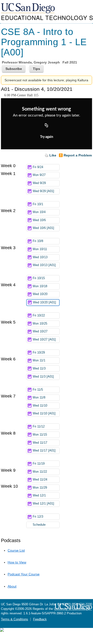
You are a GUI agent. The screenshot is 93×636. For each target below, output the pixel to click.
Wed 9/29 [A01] (43, 191)
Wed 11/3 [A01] (43, 376)
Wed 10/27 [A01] (44, 339)
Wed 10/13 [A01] (44, 265)
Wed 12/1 (39, 495)
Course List (16, 550)
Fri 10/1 (38, 204)
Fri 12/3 (38, 516)
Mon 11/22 (40, 471)
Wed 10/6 (39, 220)
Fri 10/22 (39, 315)
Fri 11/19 (39, 463)
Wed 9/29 (39, 183)
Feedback (40, 619)
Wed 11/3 (39, 368)
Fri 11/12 (39, 426)
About (12, 586)
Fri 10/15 (39, 278)
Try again (46, 137)
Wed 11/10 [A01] (44, 413)
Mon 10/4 (39, 212)
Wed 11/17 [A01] (44, 450)
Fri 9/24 (38, 167)
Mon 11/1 (39, 360)
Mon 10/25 (40, 323)
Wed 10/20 (40, 294)
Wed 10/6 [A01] (43, 228)
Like (52, 155)
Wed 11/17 (40, 442)
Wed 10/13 (40, 257)
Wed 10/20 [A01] (44, 302)
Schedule (39, 524)
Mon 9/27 (39, 175)
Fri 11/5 (38, 389)
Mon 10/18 (40, 286)
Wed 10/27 (40, 331)
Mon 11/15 (40, 434)
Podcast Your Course (24, 574)
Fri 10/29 (39, 352)
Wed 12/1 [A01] (43, 503)
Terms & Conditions (14, 619)
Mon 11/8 (39, 397)
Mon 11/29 (40, 487)
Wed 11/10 (40, 405)
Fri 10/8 (38, 241)
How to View (17, 562)
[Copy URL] (46, 125)
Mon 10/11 (40, 249)
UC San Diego (28, 8)
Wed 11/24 (40, 479)
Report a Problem (78, 155)
